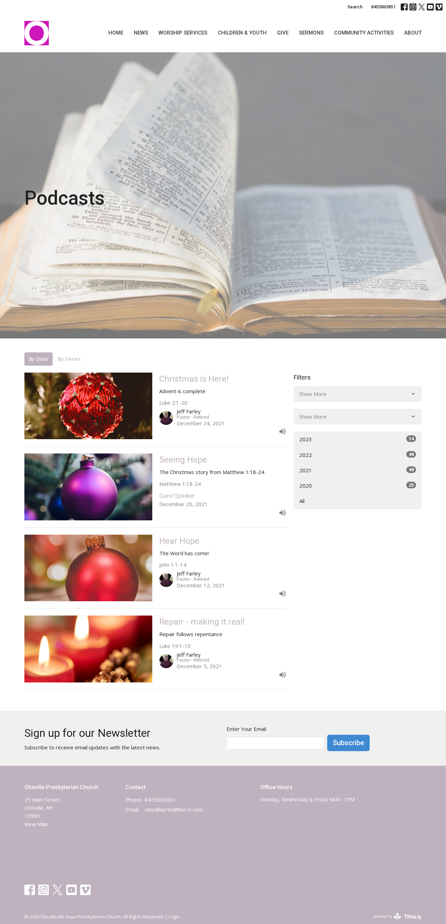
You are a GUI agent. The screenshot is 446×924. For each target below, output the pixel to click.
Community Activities (364, 33)
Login (174, 917)
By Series (69, 358)
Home (115, 33)
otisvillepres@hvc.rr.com (174, 809)
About (413, 33)
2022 (356, 454)
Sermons (311, 33)
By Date (38, 358)
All (302, 500)
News (141, 33)
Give (283, 33)
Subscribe (348, 743)
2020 (356, 485)
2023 (356, 439)
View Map (36, 823)
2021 (356, 470)
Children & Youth (242, 33)
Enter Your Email (246, 728)
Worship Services (183, 33)
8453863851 (383, 6)
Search (354, 6)
